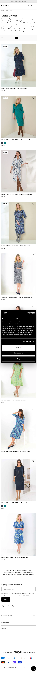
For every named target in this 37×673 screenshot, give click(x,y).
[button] (34, 5)
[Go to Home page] (6, 6)
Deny (18, 359)
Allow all (18, 347)
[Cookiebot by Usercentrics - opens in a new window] (27, 312)
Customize (17, 353)
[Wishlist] (27, 5)
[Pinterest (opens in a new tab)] (13, 606)
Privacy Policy (26, 595)
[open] (34, 616)
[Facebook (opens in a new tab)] (8, 606)
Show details (27, 341)
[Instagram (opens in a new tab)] (3, 606)
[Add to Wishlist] (33, 46)
